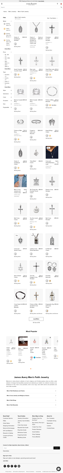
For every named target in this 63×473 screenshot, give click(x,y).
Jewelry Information (23, 418)
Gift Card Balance (7, 430)
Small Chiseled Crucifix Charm (18, 70)
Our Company (50, 418)
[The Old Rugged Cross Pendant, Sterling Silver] (31, 282)
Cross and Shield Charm (17, 249)
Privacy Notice (6, 450)
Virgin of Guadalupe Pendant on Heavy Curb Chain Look (33, 40)
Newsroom (50, 423)
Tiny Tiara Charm (55, 349)
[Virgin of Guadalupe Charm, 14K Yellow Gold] (18, 168)
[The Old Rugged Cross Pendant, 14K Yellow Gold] (34, 282)
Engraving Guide (22, 435)
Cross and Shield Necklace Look (50, 162)
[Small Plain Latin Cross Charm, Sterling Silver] (47, 74)
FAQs (4, 421)
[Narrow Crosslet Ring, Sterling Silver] (15, 108)
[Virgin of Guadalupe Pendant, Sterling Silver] (15, 44)
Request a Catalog (8, 433)
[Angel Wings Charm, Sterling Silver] (47, 135)
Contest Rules (50, 428)
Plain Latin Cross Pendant (34, 70)
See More (54, 105)
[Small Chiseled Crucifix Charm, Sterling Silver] (15, 74)
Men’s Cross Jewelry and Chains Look (17, 191)
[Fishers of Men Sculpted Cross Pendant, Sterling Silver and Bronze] (31, 311)
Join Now (5, 461)
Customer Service (8, 418)
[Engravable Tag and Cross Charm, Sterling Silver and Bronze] (47, 311)
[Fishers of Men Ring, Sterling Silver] (15, 139)
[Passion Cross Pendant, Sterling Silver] (47, 194)
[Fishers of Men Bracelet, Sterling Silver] (47, 105)
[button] (58, 469)
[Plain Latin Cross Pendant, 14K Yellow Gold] (34, 78)
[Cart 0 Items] (61, 4)
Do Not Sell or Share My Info (19, 471)
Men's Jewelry (12, 11)
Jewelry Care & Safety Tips (24, 421)
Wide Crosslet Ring (33, 100)
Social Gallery (36, 432)
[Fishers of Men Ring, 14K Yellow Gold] (18, 139)
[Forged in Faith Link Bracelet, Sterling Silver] (31, 137)
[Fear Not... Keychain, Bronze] (50, 281)
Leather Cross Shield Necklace (34, 249)
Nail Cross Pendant (48, 218)
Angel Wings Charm (49, 131)
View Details (41, 1)
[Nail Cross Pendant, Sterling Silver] (47, 223)
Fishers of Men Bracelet (50, 100)
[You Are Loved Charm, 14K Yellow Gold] (34, 227)
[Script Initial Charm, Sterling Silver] (8, 361)
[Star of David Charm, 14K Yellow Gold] (18, 281)
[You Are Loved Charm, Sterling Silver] (31, 227)
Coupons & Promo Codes (8, 436)
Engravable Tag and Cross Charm (50, 305)
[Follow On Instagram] (5, 466)
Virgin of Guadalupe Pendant (17, 38)
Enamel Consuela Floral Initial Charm (44, 351)
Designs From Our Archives (37, 419)
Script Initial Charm (8, 349)
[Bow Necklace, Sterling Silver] (19, 360)
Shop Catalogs (36, 434)
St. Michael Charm (49, 249)
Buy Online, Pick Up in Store (38, 423)
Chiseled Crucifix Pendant (48, 38)
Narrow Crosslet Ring (18, 100)
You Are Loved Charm (34, 218)
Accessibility (38, 471)
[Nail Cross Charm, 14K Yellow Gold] (18, 223)
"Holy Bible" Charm (33, 161)
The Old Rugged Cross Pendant (33, 277)
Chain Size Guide (22, 425)
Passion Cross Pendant (49, 190)
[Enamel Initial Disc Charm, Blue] (34, 357)
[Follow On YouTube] (19, 466)
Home (5, 11)
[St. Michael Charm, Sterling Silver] (47, 254)
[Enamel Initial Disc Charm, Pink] (31, 357)
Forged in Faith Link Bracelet (32, 132)
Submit (56, 448)
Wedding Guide (22, 437)
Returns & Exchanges (8, 428)
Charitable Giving (51, 421)
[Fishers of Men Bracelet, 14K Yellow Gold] (50, 105)
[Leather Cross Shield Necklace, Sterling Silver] (31, 254)
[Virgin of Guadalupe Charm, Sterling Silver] (15, 167)
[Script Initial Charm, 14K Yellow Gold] (11, 361)
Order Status (6, 423)
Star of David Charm (17, 276)
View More (7, 49)
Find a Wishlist (36, 437)
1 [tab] (30, 369)
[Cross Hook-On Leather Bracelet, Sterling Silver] (15, 311)
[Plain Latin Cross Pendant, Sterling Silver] (31, 78)
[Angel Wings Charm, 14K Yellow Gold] (50, 136)
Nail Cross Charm (16, 218)
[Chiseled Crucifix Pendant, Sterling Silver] (47, 47)
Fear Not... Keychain (48, 276)
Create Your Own (36, 427)
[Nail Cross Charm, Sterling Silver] (15, 223)
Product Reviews (36, 429)
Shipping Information (8, 425)
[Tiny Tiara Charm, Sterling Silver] (55, 356)
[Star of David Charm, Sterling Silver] (15, 280)
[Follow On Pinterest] (15, 466)
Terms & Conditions (30, 471)
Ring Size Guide (22, 430)
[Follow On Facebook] (12, 466)
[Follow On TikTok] (8, 466)
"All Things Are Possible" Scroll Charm (34, 191)
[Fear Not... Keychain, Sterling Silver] (47, 280)
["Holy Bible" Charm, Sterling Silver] (31, 166)
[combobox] (31, 7)
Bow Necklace (20, 349)
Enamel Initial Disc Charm (32, 350)
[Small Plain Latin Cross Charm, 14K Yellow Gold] (50, 74)
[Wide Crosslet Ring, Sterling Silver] (31, 108)
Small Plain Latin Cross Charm (50, 70)
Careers (49, 425)
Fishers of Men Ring (18, 131)
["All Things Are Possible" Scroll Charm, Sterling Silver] (31, 196)
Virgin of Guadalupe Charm (17, 162)
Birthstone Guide (22, 432)
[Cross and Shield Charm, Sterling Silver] (15, 254)
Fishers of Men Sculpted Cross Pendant (34, 305)
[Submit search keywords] (62, 7)
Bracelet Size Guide (23, 427)
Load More (36, 319)
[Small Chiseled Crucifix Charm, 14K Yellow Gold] (18, 74)
